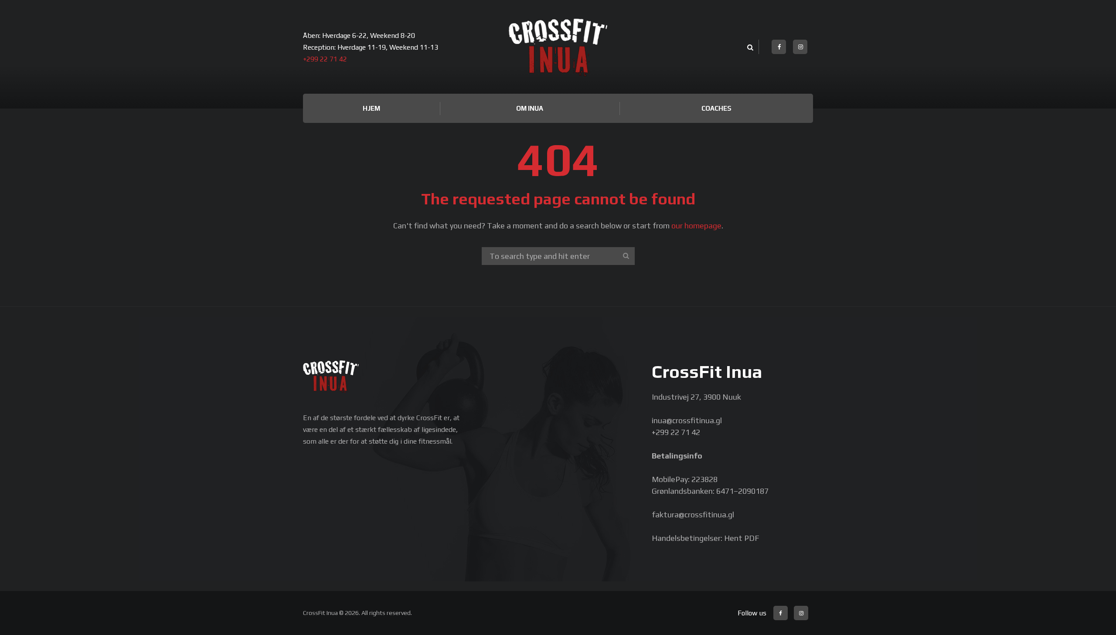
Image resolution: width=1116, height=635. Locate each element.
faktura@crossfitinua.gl (693, 514)
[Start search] (626, 256)
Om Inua (529, 108)
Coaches (716, 108)
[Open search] (749, 48)
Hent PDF (741, 538)
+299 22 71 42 (325, 59)
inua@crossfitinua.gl (687, 420)
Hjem (371, 108)
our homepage (696, 225)
